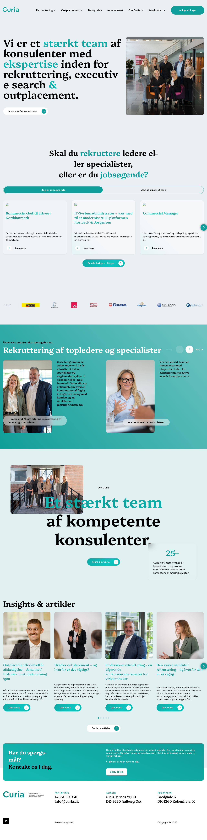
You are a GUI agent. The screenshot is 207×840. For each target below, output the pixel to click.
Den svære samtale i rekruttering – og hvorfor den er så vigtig (179, 669)
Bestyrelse (95, 10)
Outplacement (70, 10)
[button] (204, 666)
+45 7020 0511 (66, 796)
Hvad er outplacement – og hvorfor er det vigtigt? (75, 667)
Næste (199, 349)
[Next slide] (204, 227)
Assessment (115, 10)
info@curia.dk (67, 801)
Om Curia (134, 10)
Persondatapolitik (64, 822)
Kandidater (155, 10)
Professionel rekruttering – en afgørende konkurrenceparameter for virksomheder (128, 671)
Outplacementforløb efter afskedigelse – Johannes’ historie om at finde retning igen (25, 671)
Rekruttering (44, 10)
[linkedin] (6, 821)
